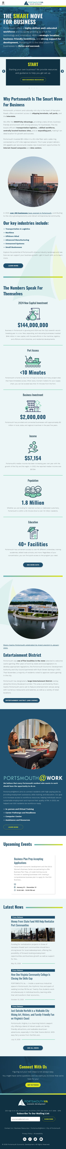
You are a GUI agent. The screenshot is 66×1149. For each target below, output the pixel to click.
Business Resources (21, 1128)
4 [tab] (37, 88)
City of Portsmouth (53, 1128)
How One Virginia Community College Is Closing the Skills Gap (30, 976)
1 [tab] (29, 88)
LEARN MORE (13, 266)
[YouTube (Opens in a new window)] (41, 1139)
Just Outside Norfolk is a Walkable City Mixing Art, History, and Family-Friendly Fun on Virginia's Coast (32, 1014)
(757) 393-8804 (42, 1111)
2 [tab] (32, 88)
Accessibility (38, 1133)
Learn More (13, 827)
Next (62, 71)
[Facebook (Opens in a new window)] (30, 1139)
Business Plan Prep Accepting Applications (28, 861)
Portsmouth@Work (38, 1128)
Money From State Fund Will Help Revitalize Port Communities (32, 923)
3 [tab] (34, 88)
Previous (3, 71)
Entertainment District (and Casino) (22, 700)
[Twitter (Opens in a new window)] (35, 1139)
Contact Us (9, 1128)
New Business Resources (33, 80)
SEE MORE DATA (33, 565)
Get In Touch (33, 1085)
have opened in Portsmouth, (31, 213)
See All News (33, 1048)
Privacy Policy (27, 1133)
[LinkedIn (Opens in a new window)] (24, 1139)
